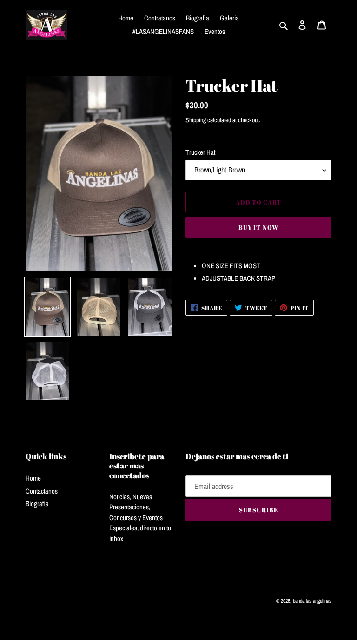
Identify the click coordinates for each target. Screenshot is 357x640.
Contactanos (42, 491)
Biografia (37, 503)
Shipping (195, 120)
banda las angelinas (312, 601)
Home (33, 478)
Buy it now (258, 227)
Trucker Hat (200, 152)
